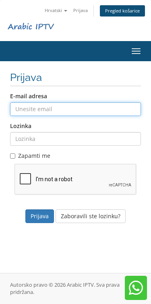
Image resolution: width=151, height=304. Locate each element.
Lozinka (20, 126)
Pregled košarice (122, 11)
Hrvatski (54, 10)
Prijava (80, 10)
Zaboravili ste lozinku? (90, 216)
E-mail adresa (28, 96)
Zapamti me (34, 155)
